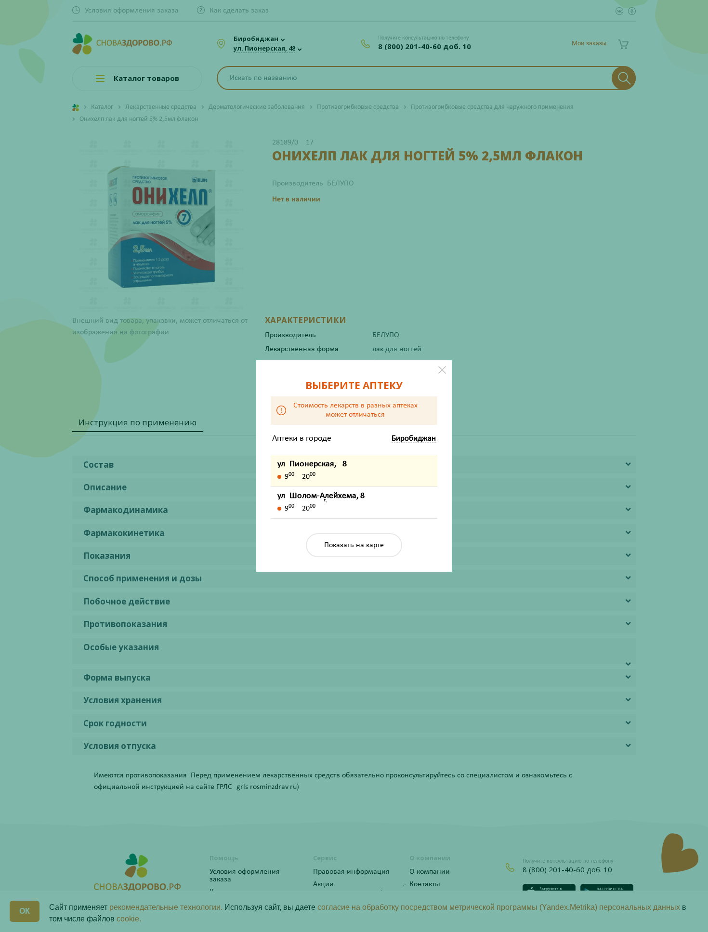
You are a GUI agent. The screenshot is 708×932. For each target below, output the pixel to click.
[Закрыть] (442, 370)
